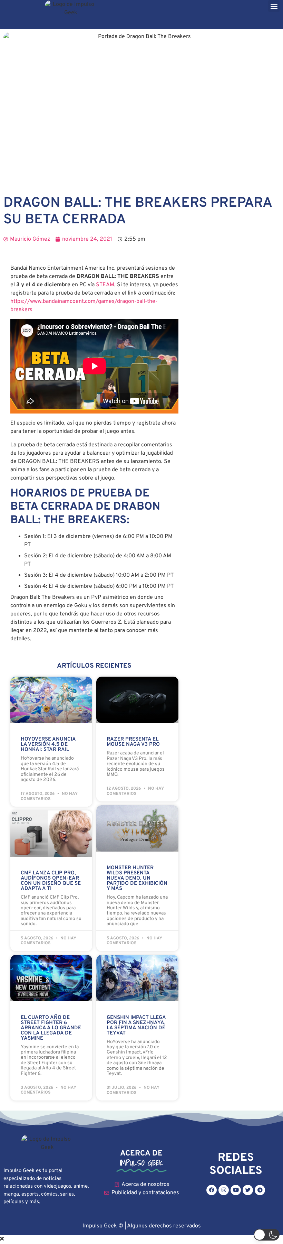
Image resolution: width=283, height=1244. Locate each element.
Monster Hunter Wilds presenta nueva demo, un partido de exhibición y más (137, 878)
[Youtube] (236, 1190)
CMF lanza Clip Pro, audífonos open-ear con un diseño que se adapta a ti (51, 881)
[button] (274, 6)
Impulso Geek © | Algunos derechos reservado (140, 1226)
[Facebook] (211, 1190)
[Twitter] (248, 1190)
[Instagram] (223, 1190)
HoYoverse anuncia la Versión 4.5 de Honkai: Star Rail (48, 744)
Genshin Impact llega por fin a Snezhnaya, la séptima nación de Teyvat (136, 1025)
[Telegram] (260, 1190)
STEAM (105, 284)
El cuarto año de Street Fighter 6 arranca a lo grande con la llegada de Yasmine (51, 1028)
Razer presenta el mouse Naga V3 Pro (133, 742)
